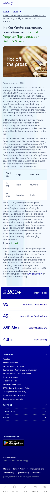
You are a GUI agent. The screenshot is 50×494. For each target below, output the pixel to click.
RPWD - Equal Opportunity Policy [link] (16, 388)
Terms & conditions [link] (35, 469)
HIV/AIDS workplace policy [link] (14, 395)
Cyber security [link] (23, 472)
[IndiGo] (8, 3)
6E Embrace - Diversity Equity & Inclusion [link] (20, 370)
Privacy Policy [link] (19, 469)
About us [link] (6, 359)
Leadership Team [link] (10, 381)
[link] (25, 443)
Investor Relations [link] (10, 362)
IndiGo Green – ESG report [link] (13, 366)
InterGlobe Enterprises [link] (12, 384)
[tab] (46, 3)
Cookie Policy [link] (8, 472)
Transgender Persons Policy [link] (14, 392)
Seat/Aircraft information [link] (13, 399)
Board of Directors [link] (10, 377)
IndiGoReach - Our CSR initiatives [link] (17, 373)
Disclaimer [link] (36, 472)
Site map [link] (7, 469)
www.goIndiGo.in (34, 273)
